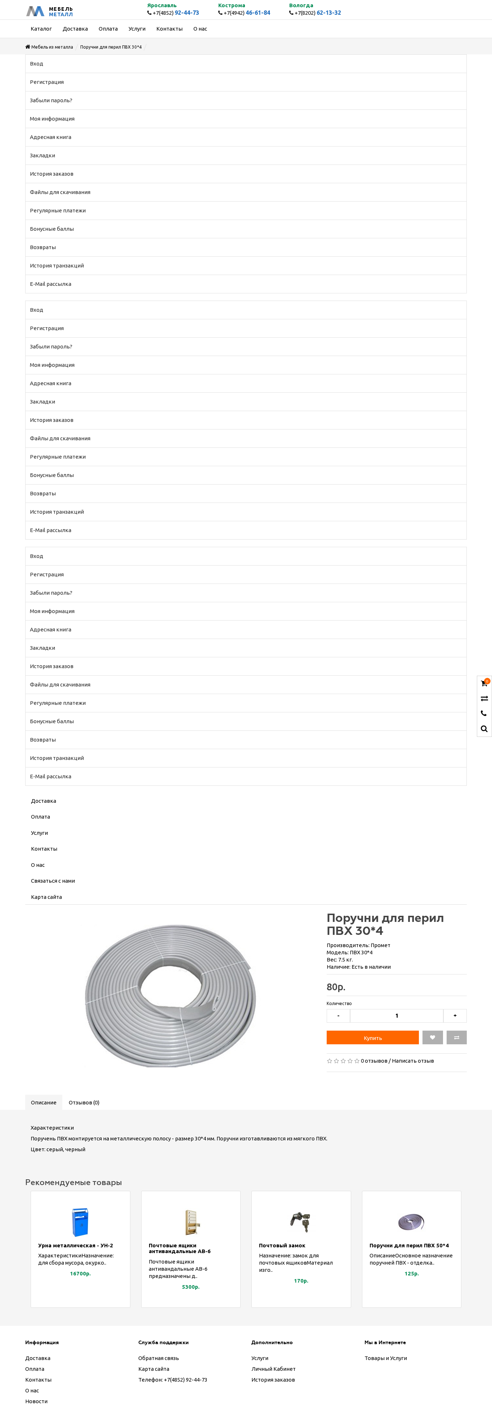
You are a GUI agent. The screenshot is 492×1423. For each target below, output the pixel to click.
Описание (44, 1102)
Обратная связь (158, 1358)
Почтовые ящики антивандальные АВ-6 (180, 1248)
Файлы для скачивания (60, 192)
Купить (373, 1038)
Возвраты (43, 247)
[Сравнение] (484, 699)
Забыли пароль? (51, 100)
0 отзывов (374, 1061)
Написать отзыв (413, 1061)
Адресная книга (50, 137)
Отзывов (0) (84, 1102)
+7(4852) (175, 13)
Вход (36, 63)
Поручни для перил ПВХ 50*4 (409, 1245)
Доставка (43, 801)
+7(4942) (246, 13)
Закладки (42, 155)
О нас (38, 865)
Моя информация (52, 119)
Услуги (39, 833)
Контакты (44, 849)
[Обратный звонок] (484, 714)
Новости (36, 1401)
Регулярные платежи (58, 210)
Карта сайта (46, 897)
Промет (380, 945)
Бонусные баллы (52, 229)
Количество (339, 1003)
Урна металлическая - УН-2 (75, 1245)
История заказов (51, 174)
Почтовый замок (282, 1245)
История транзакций (57, 265)
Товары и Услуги (385, 1358)
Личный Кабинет (273, 1369)
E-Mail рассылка (50, 284)
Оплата (40, 817)
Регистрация (47, 82)
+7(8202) (317, 13)
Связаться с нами (53, 881)
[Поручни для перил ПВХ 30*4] (170, 996)
